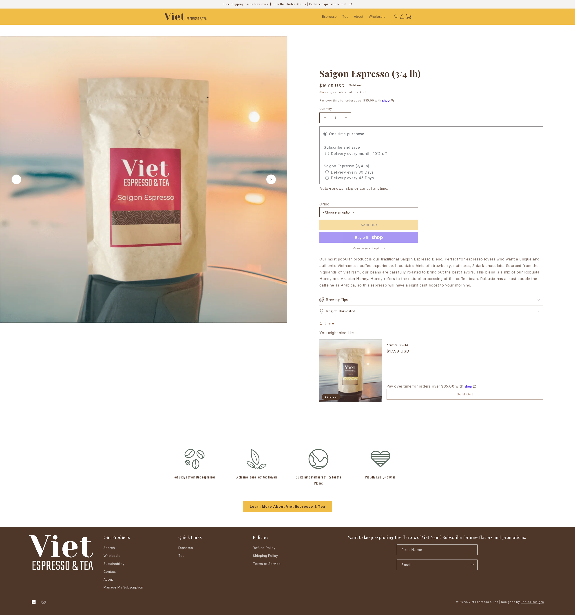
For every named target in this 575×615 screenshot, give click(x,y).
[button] (396, 16)
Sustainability (114, 564)
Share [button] (329, 323)
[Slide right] (271, 179)
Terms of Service (267, 564)
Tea (181, 556)
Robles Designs (532, 602)
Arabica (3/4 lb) (397, 345)
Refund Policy (264, 548)
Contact (110, 571)
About (108, 579)
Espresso (185, 548)
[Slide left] (16, 179)
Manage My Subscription (123, 587)
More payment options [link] (369, 248)
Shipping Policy (265, 556)
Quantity (325, 108)
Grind (324, 204)
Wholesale (112, 556)
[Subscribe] (472, 565)
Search (109, 548)
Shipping (325, 92)
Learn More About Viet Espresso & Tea (287, 506)
